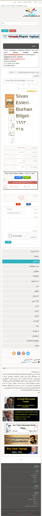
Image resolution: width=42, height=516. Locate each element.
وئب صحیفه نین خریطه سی (31, 506)
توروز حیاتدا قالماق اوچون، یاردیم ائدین (22, 182)
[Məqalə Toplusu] (21, 38)
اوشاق (37, 316)
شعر (37, 286)
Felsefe (36, 276)
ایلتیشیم (14, 2)
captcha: (34, 231)
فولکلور (36, 291)
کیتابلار (11, 72)
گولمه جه (36, 321)
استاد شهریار (35, 251)
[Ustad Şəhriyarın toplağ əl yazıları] (21, 440)
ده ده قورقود (35, 281)
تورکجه (8, 6)
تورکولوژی (36, 261)
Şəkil (37, 346)
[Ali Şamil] (21, 403)
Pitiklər (36, 2)
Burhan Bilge (21, 148)
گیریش (5, 30)
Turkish (3, 6)
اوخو (26, 177)
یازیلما (12, 30)
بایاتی (37, 306)
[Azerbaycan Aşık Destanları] (21, 416)
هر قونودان (35, 336)
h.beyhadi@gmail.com (15, 55)
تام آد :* (35, 209)
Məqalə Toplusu (27, 2)
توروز (4, 368)
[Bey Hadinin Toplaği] (21, 450)
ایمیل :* (35, 213)
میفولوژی (36, 271)
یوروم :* (35, 217)
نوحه (37, 326)
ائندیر (17, 177)
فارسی (25, 6)
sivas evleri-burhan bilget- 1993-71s (21, 198)
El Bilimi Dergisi (33, 341)
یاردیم (33, 46)
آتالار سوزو (35, 301)
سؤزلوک (36, 256)
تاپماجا (37, 311)
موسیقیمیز (36, 331)
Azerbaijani (19, 6)
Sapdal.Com (17, 514)
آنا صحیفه (35, 495)
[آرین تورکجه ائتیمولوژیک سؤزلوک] (21, 428)
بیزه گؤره (20, 2)
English (13, 6)
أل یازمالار (36, 296)
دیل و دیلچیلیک (34, 266)
